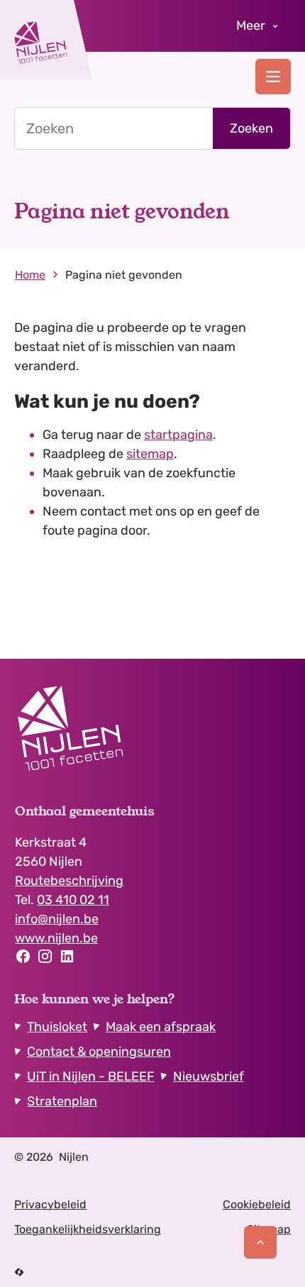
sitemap (150, 454)
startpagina (178, 434)
